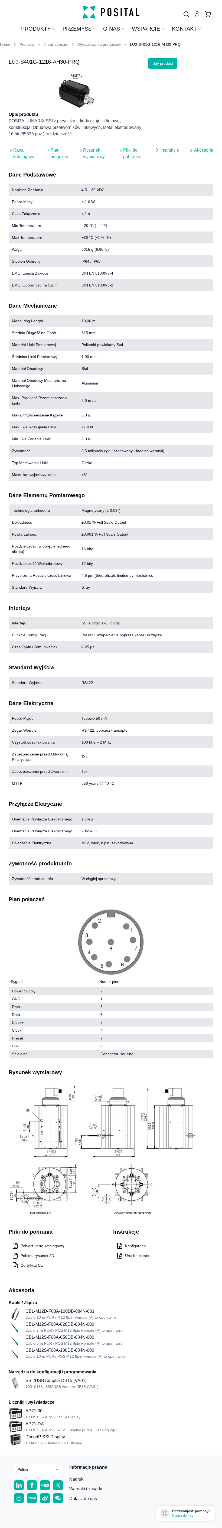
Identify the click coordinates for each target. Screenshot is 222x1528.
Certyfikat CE (32, 1265)
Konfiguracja (135, 1246)
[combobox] (38, 1469)
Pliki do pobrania (131, 153)
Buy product (162, 63)
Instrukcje (170, 150)
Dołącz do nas (83, 1498)
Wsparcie (146, 29)
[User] (186, 14)
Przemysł (77, 29)
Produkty (36, 29)
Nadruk (76, 1479)
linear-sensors (56, 44)
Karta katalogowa (24, 153)
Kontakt (184, 29)
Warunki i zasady (85, 1489)
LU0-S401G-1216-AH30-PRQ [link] (155, 44)
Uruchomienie (137, 1255)
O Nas (111, 29)
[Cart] (208, 14)
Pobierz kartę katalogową (42, 1246)
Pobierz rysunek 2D (37, 1255)
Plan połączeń (59, 153)
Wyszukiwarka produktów (99, 44)
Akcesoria (203, 150)
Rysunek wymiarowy (94, 153)
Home (5, 44)
